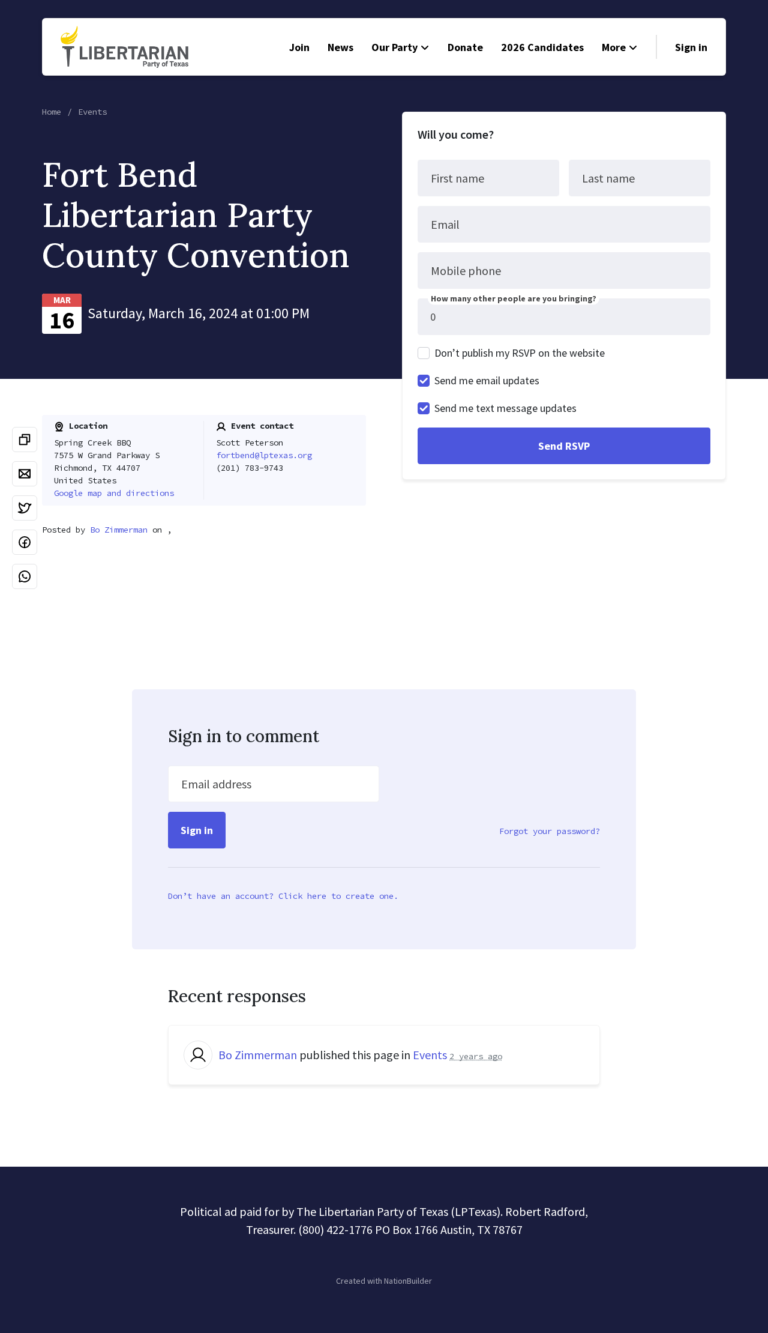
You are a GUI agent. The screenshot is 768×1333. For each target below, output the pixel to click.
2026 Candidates (542, 47)
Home (51, 111)
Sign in (691, 47)
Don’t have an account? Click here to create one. (283, 895)
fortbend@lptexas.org (264, 455)
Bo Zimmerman (119, 529)
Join (299, 47)
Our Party (394, 47)
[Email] (24, 473)
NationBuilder (408, 1280)
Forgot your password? (549, 831)
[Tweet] (24, 508)
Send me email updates (486, 380)
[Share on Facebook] (24, 542)
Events (92, 111)
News (340, 47)
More (614, 47)
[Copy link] (24, 439)
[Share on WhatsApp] (24, 576)
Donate (465, 47)
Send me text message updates (505, 408)
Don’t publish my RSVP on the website (519, 353)
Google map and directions (114, 493)
